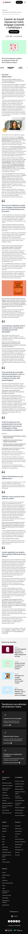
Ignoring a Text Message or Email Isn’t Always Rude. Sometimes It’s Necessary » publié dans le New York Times (13, 165)
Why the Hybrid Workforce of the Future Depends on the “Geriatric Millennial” (14, 161)
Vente (3, 839)
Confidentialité (5, 897)
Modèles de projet (18, 844)
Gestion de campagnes (19, 781)
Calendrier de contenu (19, 783)
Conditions (10, 925)
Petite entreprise (5, 825)
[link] (5, 10)
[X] (9, 921)
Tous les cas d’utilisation (20, 815)
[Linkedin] (11, 921)
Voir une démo (6, 743)
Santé (3, 841)
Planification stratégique (20, 807)
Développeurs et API (19, 849)
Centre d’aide (17, 825)
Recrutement (4, 880)
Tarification (4, 792)
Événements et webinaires (20, 841)
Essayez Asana (14, 31)
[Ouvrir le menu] (24, 2)
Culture (3, 885)
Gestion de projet (5, 810)
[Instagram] (14, 921)
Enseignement (5, 849)
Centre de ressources (19, 839)
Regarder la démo (6, 76)
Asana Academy (18, 831)
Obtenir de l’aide (18, 828)
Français (15, 916)
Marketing (4, 828)
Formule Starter (5, 795)
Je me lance (19, 2)
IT (2, 833)
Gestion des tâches (19, 812)
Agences (4, 859)
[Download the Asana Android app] (18, 930)
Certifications (17, 833)
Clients (3, 877)
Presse (3, 888)
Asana (23, 234)
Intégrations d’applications (7, 803)
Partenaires (17, 852)
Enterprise (4, 800)
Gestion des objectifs (19, 789)
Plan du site (17, 854)
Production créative (19, 786)
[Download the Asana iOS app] (9, 930)
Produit (3, 836)
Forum (16, 836)
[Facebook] (16, 921)
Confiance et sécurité (6, 895)
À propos (4, 872)
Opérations (4, 831)
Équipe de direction (6, 875)
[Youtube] (19, 921)
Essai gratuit (5, 74)
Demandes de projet (19, 810)
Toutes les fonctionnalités (7, 785)
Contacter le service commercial (10, 762)
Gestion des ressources (7, 812)
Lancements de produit (19, 800)
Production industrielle (6, 852)
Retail (3, 844)
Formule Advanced (6, 797)
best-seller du (17, 146)
